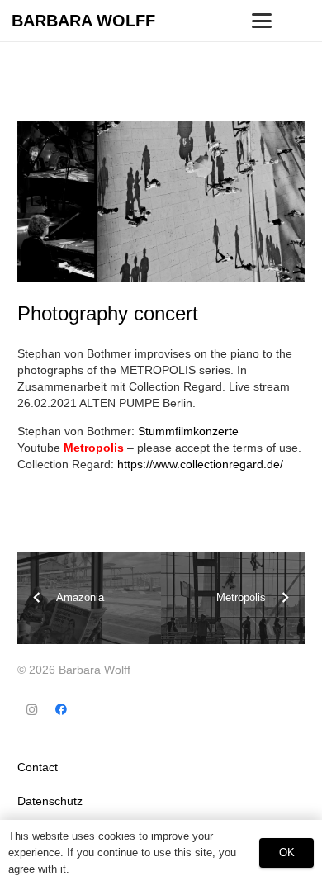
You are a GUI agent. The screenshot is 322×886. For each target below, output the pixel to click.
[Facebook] (60, 709)
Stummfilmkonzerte (188, 431)
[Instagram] (31, 709)
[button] (262, 21)
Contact (37, 767)
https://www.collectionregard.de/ (200, 464)
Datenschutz (50, 801)
